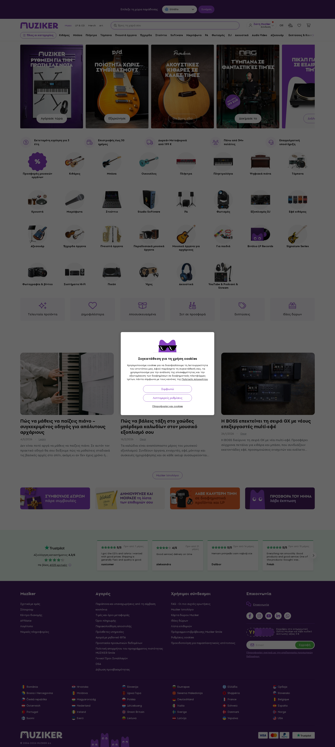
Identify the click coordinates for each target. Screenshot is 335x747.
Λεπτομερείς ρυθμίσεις (167, 398)
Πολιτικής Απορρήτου (195, 379)
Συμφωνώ (167, 389)
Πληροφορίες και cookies (167, 406)
